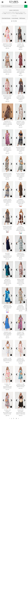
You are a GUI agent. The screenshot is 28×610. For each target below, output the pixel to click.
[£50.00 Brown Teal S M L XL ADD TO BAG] (20, 216)
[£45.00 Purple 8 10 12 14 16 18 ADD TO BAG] (20, 86)
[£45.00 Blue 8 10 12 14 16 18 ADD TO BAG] (20, 243)
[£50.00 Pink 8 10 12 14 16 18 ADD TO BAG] (7, 34)
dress (5, 13)
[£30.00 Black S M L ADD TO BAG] (7, 163)
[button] (3, 34)
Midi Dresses (22, 18)
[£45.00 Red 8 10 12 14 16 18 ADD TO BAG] (20, 322)
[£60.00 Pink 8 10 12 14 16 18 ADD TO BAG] (7, 86)
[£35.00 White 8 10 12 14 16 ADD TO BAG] (20, 295)
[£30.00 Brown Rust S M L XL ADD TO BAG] (20, 189)
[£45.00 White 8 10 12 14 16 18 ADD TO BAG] (7, 348)
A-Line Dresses (15, 18)
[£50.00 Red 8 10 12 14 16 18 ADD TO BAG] (20, 60)
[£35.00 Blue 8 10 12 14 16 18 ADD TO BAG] (7, 322)
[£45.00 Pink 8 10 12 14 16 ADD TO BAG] (20, 269)
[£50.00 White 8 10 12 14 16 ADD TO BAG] (7, 60)
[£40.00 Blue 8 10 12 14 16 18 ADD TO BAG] (20, 374)
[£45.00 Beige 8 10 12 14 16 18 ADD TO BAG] (20, 112)
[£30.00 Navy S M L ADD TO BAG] (20, 137)
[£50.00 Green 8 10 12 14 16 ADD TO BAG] (20, 34)
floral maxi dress (19, 13)
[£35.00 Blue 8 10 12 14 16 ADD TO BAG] (7, 269)
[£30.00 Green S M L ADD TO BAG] (20, 163)
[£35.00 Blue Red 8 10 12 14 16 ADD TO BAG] (7, 295)
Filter (15, 21)
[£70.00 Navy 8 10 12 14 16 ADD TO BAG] (7, 243)
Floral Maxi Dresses (6, 18)
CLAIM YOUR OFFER (26, 305)
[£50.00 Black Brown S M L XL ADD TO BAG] (7, 216)
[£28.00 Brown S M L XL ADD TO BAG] (20, 400)
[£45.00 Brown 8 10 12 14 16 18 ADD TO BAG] (7, 112)
